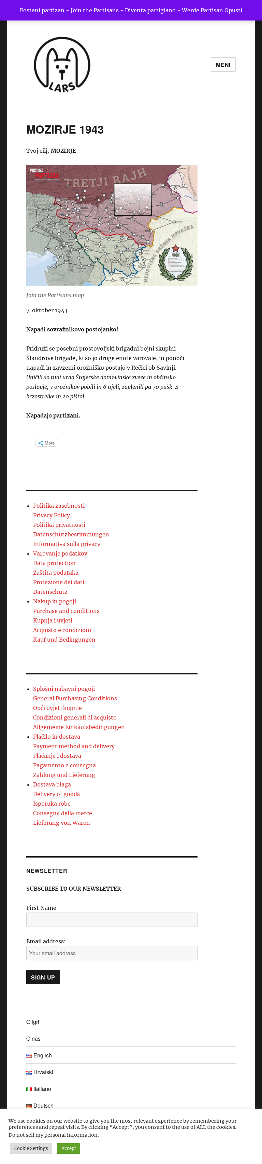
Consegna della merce (62, 813)
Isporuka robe (52, 803)
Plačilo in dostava (56, 736)
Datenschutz (50, 591)
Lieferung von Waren (61, 822)
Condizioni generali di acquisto (75, 717)
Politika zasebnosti (59, 505)
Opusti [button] (233, 10)
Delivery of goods (56, 794)
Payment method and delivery (74, 746)
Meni (223, 65)
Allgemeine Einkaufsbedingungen (79, 727)
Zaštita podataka (55, 572)
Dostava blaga (52, 784)
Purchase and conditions (66, 610)
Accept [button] (68, 1148)
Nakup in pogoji (54, 601)
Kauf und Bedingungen (64, 639)
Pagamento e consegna (64, 765)
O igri (32, 1022)
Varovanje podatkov (60, 553)
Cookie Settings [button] (31, 1148)
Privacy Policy (51, 515)
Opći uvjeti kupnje (57, 707)
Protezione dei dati (58, 582)
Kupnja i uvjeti (52, 620)
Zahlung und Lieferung (64, 774)
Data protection (54, 563)
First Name (41, 907)
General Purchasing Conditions (75, 698)
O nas (33, 1038)
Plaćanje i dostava (57, 755)
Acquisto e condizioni (62, 630)
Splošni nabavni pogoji (64, 688)
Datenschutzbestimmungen (71, 534)
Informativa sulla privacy (66, 543)
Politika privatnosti (59, 524)
